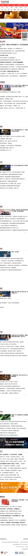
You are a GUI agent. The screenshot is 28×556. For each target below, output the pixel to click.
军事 (1, 162)
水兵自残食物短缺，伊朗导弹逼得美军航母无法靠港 (11, 174)
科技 (14, 5)
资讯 (3, 5)
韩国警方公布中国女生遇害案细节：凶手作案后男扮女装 (12, 64)
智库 (11, 7)
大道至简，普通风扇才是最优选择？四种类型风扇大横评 (12, 353)
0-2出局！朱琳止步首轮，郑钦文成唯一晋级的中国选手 (11, 258)
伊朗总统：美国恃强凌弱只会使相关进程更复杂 (10, 176)
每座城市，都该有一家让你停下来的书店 (8, 384)
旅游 (1, 206)
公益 (1, 411)
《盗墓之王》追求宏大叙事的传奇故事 (8, 475)
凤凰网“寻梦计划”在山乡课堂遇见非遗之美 (9, 435)
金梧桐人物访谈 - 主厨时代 (5, 298)
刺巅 (18, 475)
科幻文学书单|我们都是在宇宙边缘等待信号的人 (10, 386)
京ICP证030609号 (20, 546)
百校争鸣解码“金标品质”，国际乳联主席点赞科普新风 (11, 426)
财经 (8, 5)
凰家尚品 (2, 496)
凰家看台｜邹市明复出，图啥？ (7, 37)
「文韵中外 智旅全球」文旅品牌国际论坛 (8, 225)
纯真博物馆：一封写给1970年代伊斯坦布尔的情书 (10, 390)
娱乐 (25, 5)
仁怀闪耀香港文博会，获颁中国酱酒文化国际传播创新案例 (12, 223)
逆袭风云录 (24, 468)
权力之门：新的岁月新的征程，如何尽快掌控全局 (10, 477)
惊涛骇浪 (23, 463)
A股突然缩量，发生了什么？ (6, 150)
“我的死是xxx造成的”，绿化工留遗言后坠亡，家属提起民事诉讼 (13, 76)
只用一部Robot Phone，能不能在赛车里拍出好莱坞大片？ (12, 348)
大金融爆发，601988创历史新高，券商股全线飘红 (10, 145)
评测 (25, 7)
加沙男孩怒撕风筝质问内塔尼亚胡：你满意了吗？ (10, 60)
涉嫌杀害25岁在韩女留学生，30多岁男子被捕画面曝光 (11, 62)
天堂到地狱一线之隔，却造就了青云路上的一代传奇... (11, 461)
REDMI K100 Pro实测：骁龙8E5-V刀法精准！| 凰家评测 (12, 346)
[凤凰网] (5, 3)
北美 (8, 9)
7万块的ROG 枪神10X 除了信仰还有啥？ (8, 344)
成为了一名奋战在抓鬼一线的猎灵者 (7, 465)
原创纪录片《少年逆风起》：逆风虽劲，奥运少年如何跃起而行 (13, 428)
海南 (25, 9)
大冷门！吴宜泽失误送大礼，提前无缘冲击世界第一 (11, 263)
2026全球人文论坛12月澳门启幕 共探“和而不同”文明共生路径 (13, 421)
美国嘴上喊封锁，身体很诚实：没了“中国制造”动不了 (11, 48)
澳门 (2, 9)
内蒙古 (15, 9)
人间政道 (18, 465)
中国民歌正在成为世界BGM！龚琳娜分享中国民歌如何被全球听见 (14, 230)
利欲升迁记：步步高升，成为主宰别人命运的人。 (10, 456)
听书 (1, 451)
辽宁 (11, 9)
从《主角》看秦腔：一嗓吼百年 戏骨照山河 (9, 393)
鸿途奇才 (20, 470)
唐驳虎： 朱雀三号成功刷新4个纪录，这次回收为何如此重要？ (13, 103)
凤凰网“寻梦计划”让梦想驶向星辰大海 (8, 432)
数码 (21, 7)
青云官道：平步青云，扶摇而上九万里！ (8, 479)
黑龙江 (22, 9)
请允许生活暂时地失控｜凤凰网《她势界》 (9, 423)
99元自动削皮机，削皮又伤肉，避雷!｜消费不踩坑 (10, 351)
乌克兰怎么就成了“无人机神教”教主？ (8, 57)
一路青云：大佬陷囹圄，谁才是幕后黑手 (8, 470)
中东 (5, 9)
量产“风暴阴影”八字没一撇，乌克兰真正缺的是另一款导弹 (12, 172)
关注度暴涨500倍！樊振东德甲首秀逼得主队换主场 (11, 270)
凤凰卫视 (19, 5)
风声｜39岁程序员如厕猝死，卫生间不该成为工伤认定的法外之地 (14, 101)
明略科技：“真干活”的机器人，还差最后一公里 (10, 105)
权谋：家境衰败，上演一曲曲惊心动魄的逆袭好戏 (10, 468)
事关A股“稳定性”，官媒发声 (6, 143)
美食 (1, 288)
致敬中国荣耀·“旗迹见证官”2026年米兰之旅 (9, 227)
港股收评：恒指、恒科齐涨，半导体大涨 (8, 141)
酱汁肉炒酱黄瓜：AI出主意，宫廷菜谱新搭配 (9, 302)
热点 (1, 41)
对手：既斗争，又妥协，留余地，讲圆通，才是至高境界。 (12, 459)
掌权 (23, 456)
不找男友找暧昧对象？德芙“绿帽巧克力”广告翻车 (10, 92)
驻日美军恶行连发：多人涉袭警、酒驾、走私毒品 (10, 183)
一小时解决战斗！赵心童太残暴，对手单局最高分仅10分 (12, 260)
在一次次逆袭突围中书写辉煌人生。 (7, 472)
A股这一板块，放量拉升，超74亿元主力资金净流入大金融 (12, 136)
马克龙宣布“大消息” (4, 55)
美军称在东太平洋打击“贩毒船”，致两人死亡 (9, 188)
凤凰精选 (2, 82)
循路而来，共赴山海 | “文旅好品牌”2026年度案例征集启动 (12, 218)
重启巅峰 (20, 454)
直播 (2, 7)
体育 (1, 248)
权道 (17, 472)
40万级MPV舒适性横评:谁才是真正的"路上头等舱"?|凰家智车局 (13, 355)
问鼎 (24, 461)
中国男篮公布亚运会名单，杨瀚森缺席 (8, 267)
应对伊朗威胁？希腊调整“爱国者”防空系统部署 (10, 185)
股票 (16, 7)
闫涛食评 (2, 307)
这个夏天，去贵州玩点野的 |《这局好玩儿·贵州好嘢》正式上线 (13, 216)
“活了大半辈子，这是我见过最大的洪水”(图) (9, 71)
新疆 (18, 9)
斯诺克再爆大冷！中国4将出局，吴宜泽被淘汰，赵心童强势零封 (13, 265)
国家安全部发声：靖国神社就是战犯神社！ (9, 181)
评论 (7, 7)
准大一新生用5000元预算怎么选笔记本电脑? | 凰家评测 (12, 342)
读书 (1, 372)
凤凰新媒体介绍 (3, 539)
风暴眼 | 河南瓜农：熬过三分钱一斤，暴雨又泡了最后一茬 (12, 108)
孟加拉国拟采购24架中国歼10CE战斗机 (8, 53)
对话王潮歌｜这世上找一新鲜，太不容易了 (9, 381)
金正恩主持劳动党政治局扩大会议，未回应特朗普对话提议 (12, 50)
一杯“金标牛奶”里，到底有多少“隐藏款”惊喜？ (9, 430)
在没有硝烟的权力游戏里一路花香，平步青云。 (10, 463)
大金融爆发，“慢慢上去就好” (6, 138)
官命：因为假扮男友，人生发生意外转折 (8, 454)
